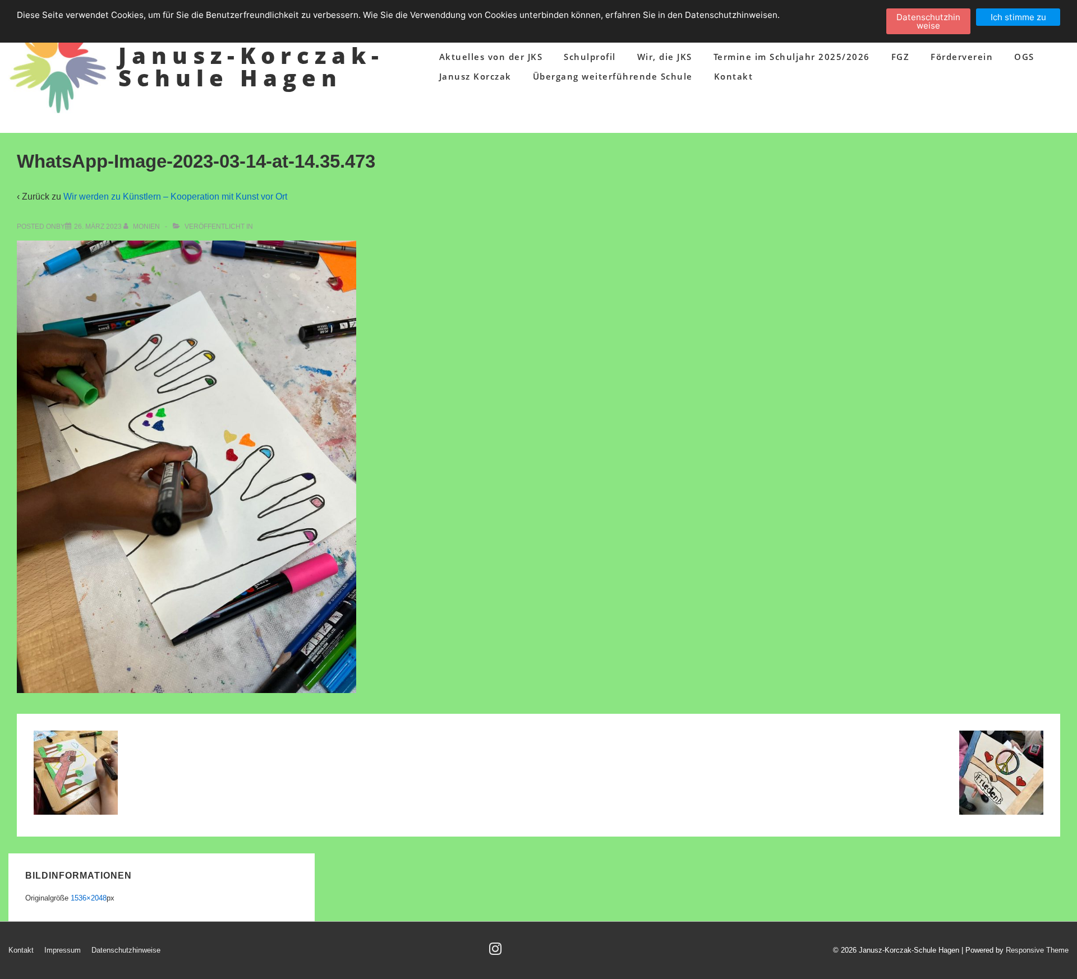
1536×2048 (89, 898)
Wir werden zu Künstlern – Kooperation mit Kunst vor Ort (175, 196)
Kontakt (733, 76)
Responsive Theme (1037, 950)
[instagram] (496, 952)
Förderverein (962, 56)
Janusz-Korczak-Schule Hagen (251, 66)
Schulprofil (590, 56)
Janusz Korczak (475, 76)
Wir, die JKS (664, 56)
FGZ (900, 56)
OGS (1024, 56)
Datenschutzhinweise (125, 950)
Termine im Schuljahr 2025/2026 (792, 56)
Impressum (62, 950)
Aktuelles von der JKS (491, 56)
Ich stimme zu (1018, 17)
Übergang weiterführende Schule (613, 76)
